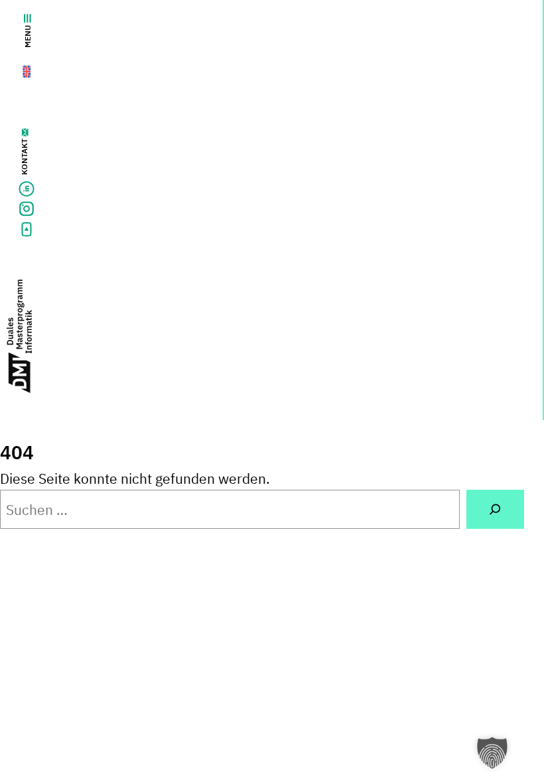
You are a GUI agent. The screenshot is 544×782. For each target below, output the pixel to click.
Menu (28, 36)
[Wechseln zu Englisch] (18, 68)
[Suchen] (495, 509)
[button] (492, 753)
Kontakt (24, 157)
